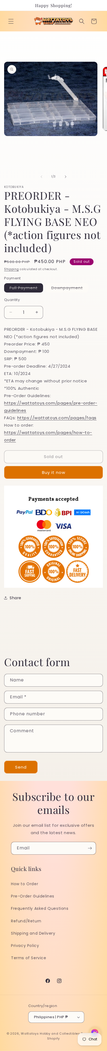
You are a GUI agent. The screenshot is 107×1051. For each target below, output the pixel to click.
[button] (11, 21)
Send (21, 767)
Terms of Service (28, 958)
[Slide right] (66, 177)
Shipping (11, 269)
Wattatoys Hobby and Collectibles (50, 1033)
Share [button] (15, 598)
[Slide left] (41, 177)
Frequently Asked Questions (40, 908)
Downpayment (69, 289)
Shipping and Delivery (33, 933)
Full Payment (26, 289)
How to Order (24, 884)
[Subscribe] (90, 848)
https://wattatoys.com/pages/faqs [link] (57, 418)
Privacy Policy (25, 945)
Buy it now (53, 472)
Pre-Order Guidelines (32, 896)
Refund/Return (26, 921)
